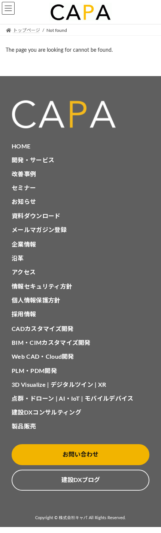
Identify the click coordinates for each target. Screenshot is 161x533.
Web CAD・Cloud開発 (43, 357)
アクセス (24, 272)
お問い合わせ (80, 455)
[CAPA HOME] (80, 114)
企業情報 (24, 245)
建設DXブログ (80, 480)
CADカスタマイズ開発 (43, 329)
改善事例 (24, 174)
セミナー (24, 188)
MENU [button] (8, 8)
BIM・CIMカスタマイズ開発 (51, 343)
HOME (21, 147)
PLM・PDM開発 (34, 371)
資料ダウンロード (36, 216)
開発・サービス (33, 160)
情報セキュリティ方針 (42, 287)
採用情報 (24, 314)
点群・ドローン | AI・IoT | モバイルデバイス (73, 399)
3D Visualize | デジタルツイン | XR (59, 385)
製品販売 (24, 427)
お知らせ (24, 202)
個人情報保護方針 (36, 301)
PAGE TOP (149, 509)
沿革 (18, 259)
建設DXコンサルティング (46, 413)
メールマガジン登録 (39, 230)
